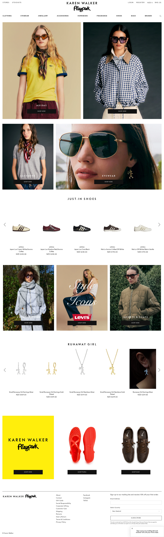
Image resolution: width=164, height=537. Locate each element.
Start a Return (61, 517)
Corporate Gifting (62, 506)
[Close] (132, 528)
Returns (59, 514)
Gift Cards (59, 500)
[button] (7, 16)
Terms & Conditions (63, 519)
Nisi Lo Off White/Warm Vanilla (143, 249)
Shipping (59, 511)
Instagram (86, 498)
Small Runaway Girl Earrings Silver (21, 392)
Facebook (86, 495)
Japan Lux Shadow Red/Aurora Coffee (51, 250)
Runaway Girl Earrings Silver (143, 392)
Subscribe (136, 518)
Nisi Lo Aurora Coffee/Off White (112, 249)
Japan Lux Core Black (82, 249)
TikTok (85, 500)
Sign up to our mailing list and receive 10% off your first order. (147, 531)
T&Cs (146, 523)
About (58, 495)
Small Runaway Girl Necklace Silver (82, 392)
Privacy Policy (61, 522)
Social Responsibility (63, 503)
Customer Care (61, 508)
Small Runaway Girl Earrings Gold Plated (52, 393)
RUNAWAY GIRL (82, 344)
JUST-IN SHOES (82, 198)
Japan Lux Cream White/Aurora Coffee (21, 250)
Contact (59, 498)
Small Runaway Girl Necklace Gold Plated (112, 393)
